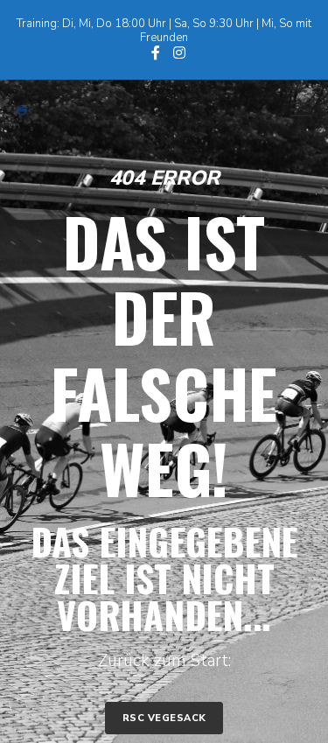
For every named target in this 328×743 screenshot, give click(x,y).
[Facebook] (155, 53)
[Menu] (293, 110)
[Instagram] (179, 53)
